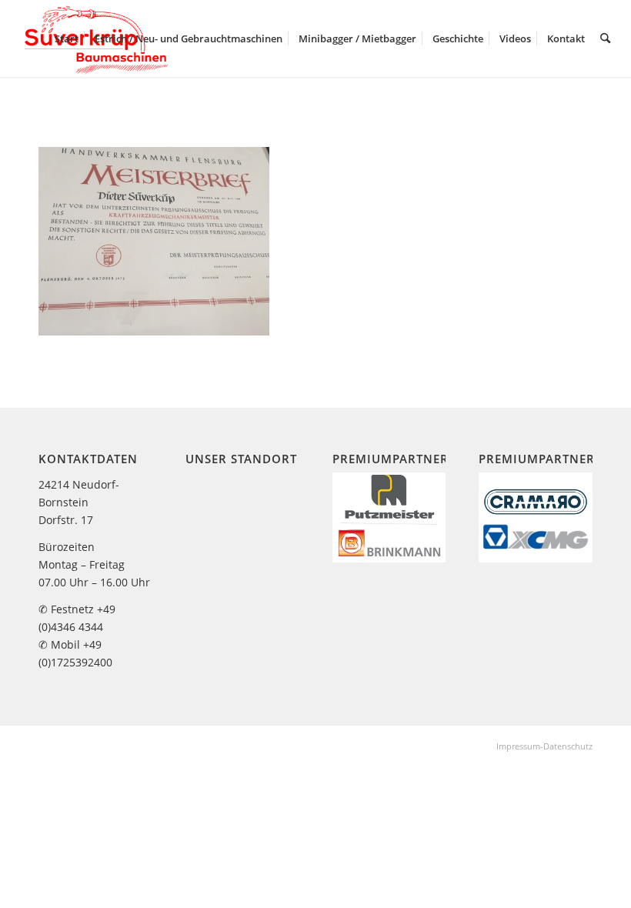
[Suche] (605, 38)
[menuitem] (66, 38)
